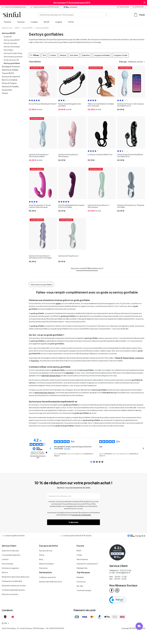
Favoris (5, 93)
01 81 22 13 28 (139, 7)
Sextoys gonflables (12, 63)
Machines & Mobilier (10, 70)
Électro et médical (9, 80)
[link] (7, 28)
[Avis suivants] (143, 448)
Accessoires (7, 90)
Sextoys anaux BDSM (12, 40)
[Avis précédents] (50, 448)
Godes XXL (8, 37)
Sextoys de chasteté (11, 76)
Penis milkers (8, 50)
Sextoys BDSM (8, 33)
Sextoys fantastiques (12, 47)
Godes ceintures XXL (11, 60)
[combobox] (71, 14)
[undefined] (46, 452)
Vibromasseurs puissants (13, 57)
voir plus (67, 449)
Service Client (124, 7)
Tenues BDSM (8, 73)
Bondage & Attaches (11, 66)
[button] (144, 2)
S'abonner (73, 522)
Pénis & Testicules (10, 43)
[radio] (30, 100)
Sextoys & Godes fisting (13, 53)
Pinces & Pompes (9, 83)
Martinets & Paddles (10, 86)
